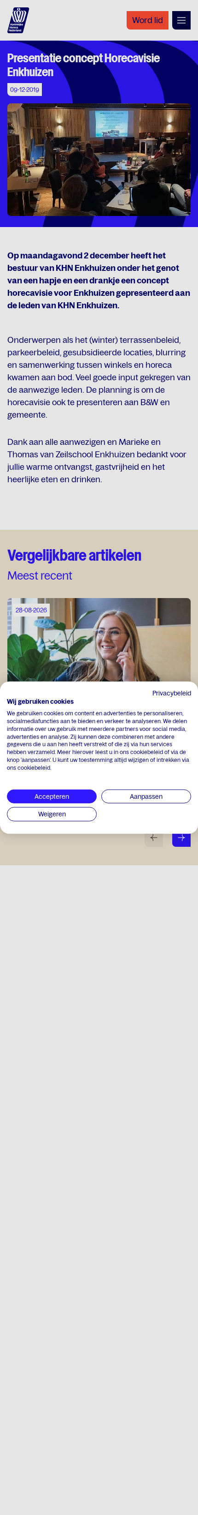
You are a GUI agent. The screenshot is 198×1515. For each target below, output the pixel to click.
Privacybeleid (171, 693)
